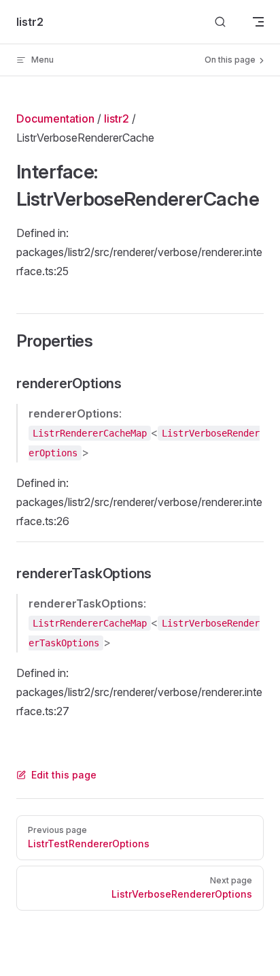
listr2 (116, 118)
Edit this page (64, 775)
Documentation (55, 118)
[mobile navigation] (258, 22)
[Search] (220, 22)
